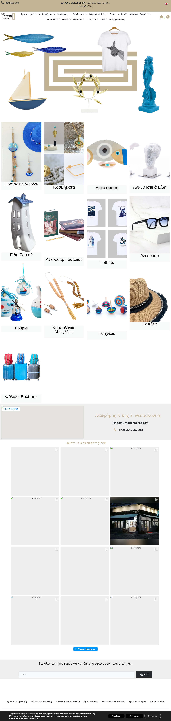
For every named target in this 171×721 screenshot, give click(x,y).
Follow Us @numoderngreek (85, 443)
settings (34, 718)
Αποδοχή (116, 716)
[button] (35, 471)
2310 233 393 (12, 2)
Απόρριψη (134, 716)
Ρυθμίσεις (152, 716)
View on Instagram (86, 649)
